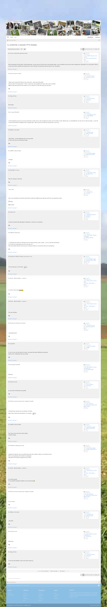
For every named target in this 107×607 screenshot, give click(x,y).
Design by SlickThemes (95, 605)
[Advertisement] (53, 10)
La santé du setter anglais (91, 153)
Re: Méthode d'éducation (14, 232)
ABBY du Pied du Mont (90, 154)
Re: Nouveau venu (12, 531)
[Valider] (67, 571)
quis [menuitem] (24, 600)
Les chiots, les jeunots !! (91, 76)
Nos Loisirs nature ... (90, 384)
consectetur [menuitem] (25, 598)
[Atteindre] (99, 40)
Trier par (39, 571)
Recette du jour (88, 385)
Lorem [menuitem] (24, 593)
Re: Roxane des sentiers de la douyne (16, 323)
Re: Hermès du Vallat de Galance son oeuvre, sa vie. (20, 256)
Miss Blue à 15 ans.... (90, 173)
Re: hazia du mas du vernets (14, 73)
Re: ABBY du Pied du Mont (14, 150)
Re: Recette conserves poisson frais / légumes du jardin (20, 401)
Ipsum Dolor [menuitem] (25, 594)
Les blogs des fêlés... (90, 132)
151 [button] (96, 49)
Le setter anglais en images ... (92, 114)
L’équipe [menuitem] (9, 593)
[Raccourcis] (7, 37)
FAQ (15, 37)
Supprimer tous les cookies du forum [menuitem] (15, 585)
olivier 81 (87, 53)
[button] (81, 49)
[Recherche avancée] (24, 49)
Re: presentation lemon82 (14, 364)
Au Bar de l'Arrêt (90, 191)
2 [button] (85, 49)
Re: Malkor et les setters (13, 129)
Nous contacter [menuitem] (26, 585)
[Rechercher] (21, 49)
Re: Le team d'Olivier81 (13, 112)
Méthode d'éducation (89, 237)
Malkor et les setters (89, 133)
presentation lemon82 (89, 369)
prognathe (88, 347)
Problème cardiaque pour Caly (91, 449)
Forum (11, 37)
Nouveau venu (88, 536)
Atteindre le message (12, 69)
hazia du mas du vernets (90, 77)
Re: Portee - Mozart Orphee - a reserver (17, 278)
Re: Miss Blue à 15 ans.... (14, 170)
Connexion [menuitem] (97, 37)
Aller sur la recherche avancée (14, 578)
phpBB (14, 605)
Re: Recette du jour (12, 381)
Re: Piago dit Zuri (12, 96)
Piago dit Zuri (88, 99)
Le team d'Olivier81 (89, 115)
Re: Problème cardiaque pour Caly (16, 445)
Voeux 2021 (88, 193)
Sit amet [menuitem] (24, 596)
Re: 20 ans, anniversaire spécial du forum (17, 53)
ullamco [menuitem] (40, 600)
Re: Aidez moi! (11, 212)
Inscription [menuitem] (90, 37)
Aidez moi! (88, 217)
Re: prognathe (11, 343)
